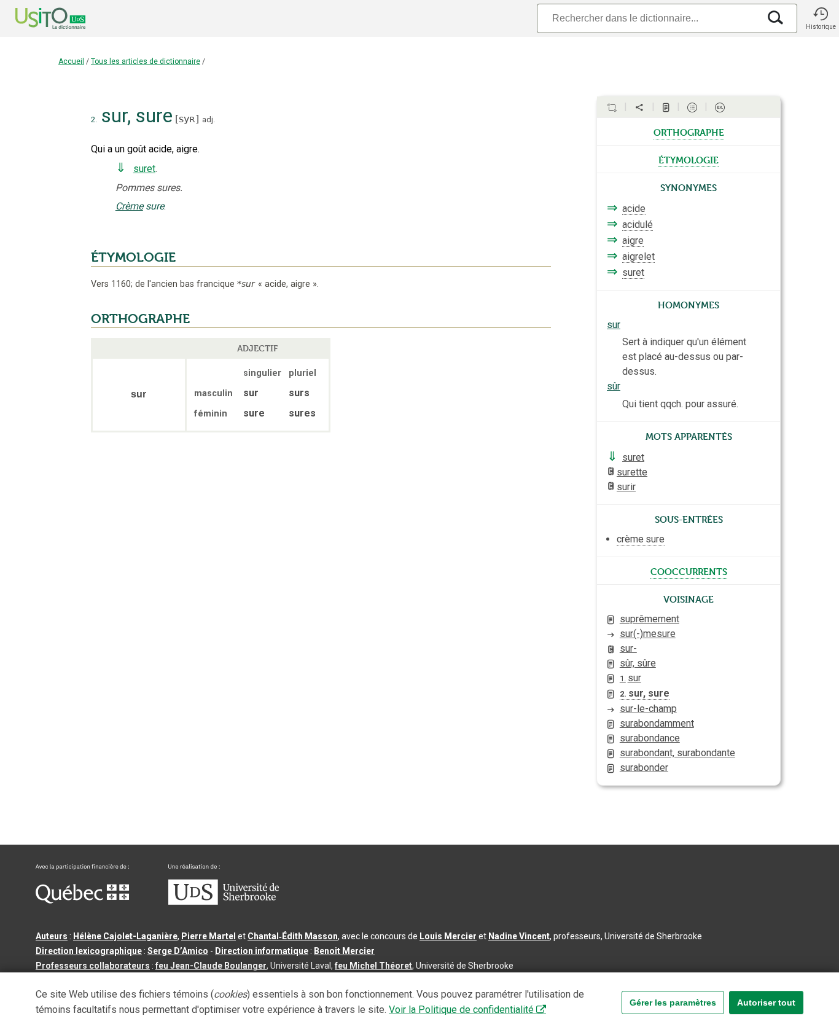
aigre (633, 240)
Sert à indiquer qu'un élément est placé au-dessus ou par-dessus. (684, 356)
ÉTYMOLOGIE (133, 257)
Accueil (71, 61)
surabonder (644, 767)
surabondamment (657, 723)
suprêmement (649, 619)
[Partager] (639, 107)
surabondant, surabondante (677, 753)
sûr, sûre (638, 663)
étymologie (688, 159)
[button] (820, 18)
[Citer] (612, 107)
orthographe (689, 131)
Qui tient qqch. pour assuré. (680, 404)
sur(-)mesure (648, 633)
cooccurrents (688, 570)
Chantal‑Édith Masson (293, 936)
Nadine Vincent (519, 936)
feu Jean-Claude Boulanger (211, 966)
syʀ (187, 119)
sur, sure (644, 693)
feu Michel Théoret (373, 966)
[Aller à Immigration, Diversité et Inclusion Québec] (82, 900)
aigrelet (638, 256)
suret (144, 168)
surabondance (650, 738)
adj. (208, 119)
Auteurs (52, 936)
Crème (129, 206)
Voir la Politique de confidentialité (461, 1009)
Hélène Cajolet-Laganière (125, 936)
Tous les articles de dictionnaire (145, 61)
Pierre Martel (208, 936)
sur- (628, 648)
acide (634, 208)
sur (613, 324)
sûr (613, 386)
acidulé (637, 224)
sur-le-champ (648, 708)
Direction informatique (261, 951)
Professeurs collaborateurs (93, 966)
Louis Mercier (448, 936)
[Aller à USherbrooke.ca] (223, 902)
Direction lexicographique (89, 951)
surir (626, 487)
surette (632, 472)
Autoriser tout (766, 1002)
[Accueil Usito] (37, 18)
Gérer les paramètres (673, 1002)
